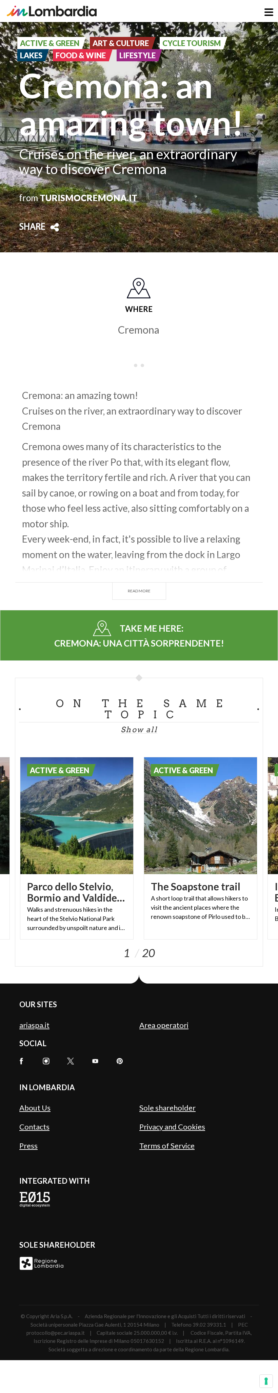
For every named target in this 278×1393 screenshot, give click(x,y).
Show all (139, 729)
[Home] (52, 11)
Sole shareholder (167, 1107)
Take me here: (139, 636)
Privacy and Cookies (172, 1126)
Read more (139, 590)
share (32, 227)
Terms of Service (167, 1145)
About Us (35, 1107)
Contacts (34, 1126)
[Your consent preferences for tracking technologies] (266, 1381)
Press (28, 1145)
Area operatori (163, 1025)
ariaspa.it (34, 1025)
